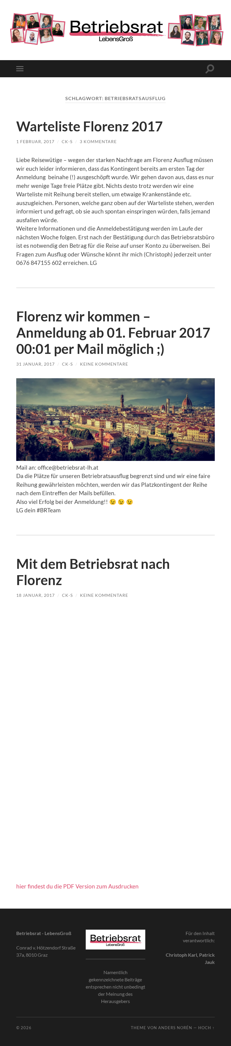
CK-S (67, 141)
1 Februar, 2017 (35, 141)
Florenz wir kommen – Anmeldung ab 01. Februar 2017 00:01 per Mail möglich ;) (113, 332)
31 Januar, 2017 (35, 364)
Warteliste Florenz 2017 (89, 126)
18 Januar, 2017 (35, 595)
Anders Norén (175, 1027)
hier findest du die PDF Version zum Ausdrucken (77, 886)
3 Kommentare (98, 141)
